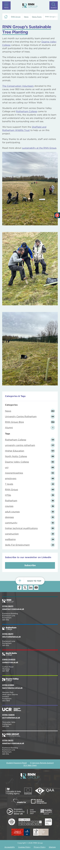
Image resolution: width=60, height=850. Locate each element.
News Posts (37, 17)
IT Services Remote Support (42, 763)
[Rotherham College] (30, 627)
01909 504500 (8, 659)
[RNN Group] (30, 5)
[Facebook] (19, 587)
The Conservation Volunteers (18, 86)
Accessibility (9, 847)
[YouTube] (36, 587)
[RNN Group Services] (30, 734)
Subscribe (30, 565)
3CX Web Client (30, 765)
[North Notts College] (30, 653)
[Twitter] (25, 587)
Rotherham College (26, 111)
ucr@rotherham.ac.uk (11, 717)
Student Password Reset (16, 763)
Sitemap (52, 847)
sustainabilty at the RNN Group (39, 148)
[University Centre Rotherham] (30, 708)
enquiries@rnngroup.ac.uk (13, 609)
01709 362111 (7, 606)
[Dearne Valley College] (30, 678)
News (26, 17)
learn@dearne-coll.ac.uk (12, 688)
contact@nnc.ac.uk (10, 662)
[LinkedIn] (30, 587)
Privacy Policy (39, 847)
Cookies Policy (24, 847)
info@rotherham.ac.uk (11, 637)
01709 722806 (8, 715)
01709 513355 (8, 685)
